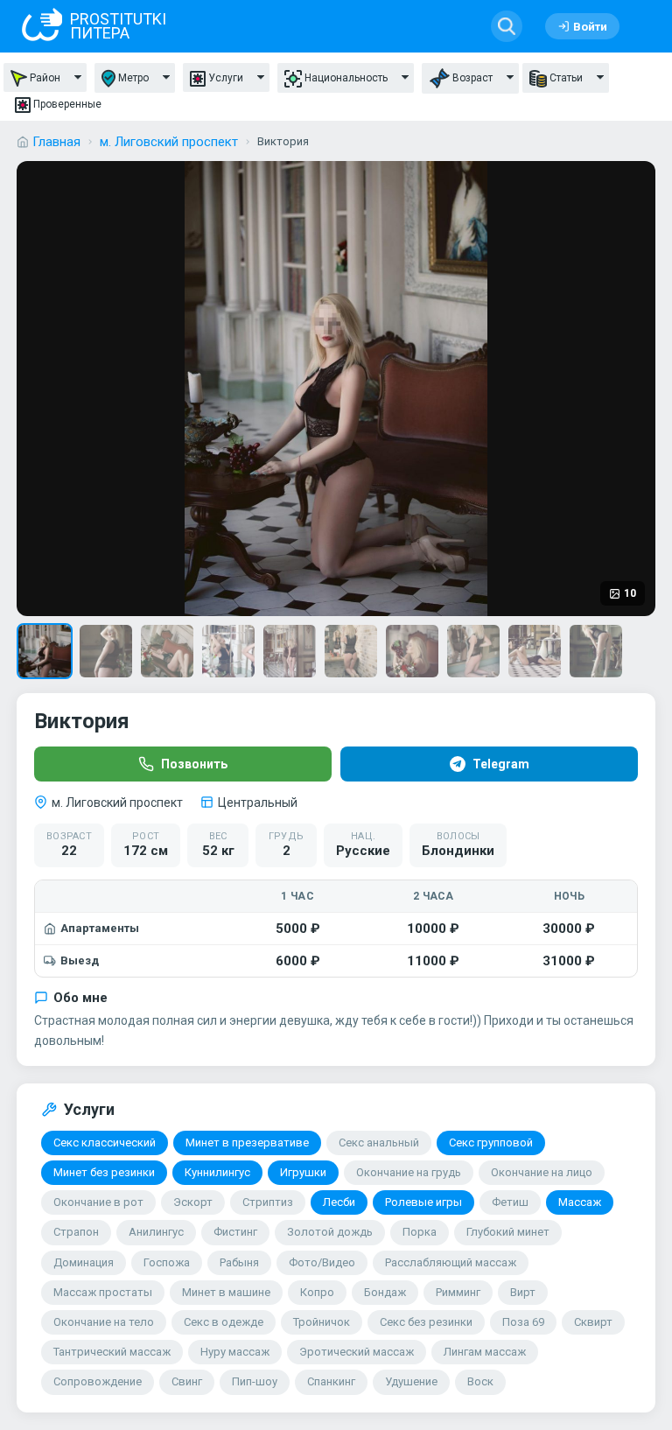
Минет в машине (226, 1292)
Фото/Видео (322, 1262)
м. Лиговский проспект (169, 142)
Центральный (258, 803)
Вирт (523, 1292)
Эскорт (193, 1202)
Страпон (76, 1231)
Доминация (83, 1262)
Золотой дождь (330, 1231)
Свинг (187, 1381)
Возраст (472, 78)
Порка (419, 1231)
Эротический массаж (356, 1351)
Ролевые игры (423, 1202)
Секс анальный (379, 1142)
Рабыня (239, 1262)
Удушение (411, 1381)
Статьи (566, 78)
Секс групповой (491, 1142)
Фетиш (510, 1202)
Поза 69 (523, 1321)
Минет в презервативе (247, 1142)
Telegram (500, 764)
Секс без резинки (426, 1321)
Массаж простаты (102, 1292)
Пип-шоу (254, 1381)
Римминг (458, 1292)
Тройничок (321, 1321)
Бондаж (385, 1292)
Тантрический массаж (112, 1351)
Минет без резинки (104, 1172)
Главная (56, 142)
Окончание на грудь (408, 1172)
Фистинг (235, 1231)
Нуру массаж (235, 1351)
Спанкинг (331, 1381)
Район (45, 78)
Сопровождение (97, 1381)
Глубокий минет (508, 1231)
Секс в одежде (223, 1321)
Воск (480, 1381)
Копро (317, 1292)
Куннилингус (217, 1172)
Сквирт (593, 1321)
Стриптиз (267, 1202)
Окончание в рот (98, 1202)
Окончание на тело (103, 1321)
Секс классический (104, 1142)
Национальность (346, 78)
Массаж (579, 1202)
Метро (133, 78)
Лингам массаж (485, 1351)
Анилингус (156, 1231)
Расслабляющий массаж (450, 1262)
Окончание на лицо (541, 1172)
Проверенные (67, 104)
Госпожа (167, 1262)
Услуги (225, 78)
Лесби (339, 1202)
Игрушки (303, 1172)
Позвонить (194, 764)
